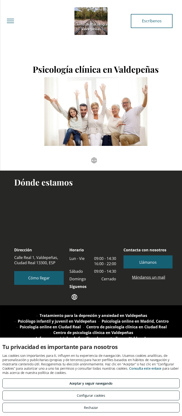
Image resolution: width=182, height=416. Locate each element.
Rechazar (91, 407)
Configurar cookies (91, 395)
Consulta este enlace (145, 368)
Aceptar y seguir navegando (91, 383)
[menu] (10, 21)
